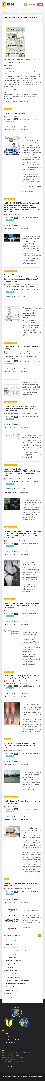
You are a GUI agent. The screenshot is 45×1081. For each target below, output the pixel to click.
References (24, 130)
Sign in (40, 4)
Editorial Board (11, 947)
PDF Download (10, 130)
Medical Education (11, 797)
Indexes (8, 993)
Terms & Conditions (13, 1039)
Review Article (9, 199)
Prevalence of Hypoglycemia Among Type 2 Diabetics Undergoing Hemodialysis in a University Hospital (20, 408)
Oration (7, 739)
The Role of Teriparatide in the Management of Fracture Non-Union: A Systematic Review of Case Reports (22, 605)
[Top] (39, 1074)
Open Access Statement (14, 941)
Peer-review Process (13, 977)
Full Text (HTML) (20, 127)
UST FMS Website (11, 1043)
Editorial (8, 109)
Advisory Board (11, 944)
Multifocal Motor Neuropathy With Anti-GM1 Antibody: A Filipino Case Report (21, 677)
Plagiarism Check (12, 964)
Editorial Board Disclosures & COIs (18, 951)
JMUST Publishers (12, 990)
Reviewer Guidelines (13, 974)
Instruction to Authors (14, 961)
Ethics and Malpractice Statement (18, 980)
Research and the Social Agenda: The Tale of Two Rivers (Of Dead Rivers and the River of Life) (21, 745)
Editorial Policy (11, 954)
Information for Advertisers (15, 984)
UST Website (10, 1046)
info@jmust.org (11, 1066)
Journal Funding (11, 970)
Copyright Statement (13, 987)
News (6, 879)
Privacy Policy (11, 1036)
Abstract (7, 127)
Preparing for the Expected (14, 113)
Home (8, 1033)
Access (9, 121)
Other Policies (11, 957)
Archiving (9, 997)
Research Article (10, 270)
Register (32, 4)
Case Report (9, 671)
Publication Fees (11, 967)
